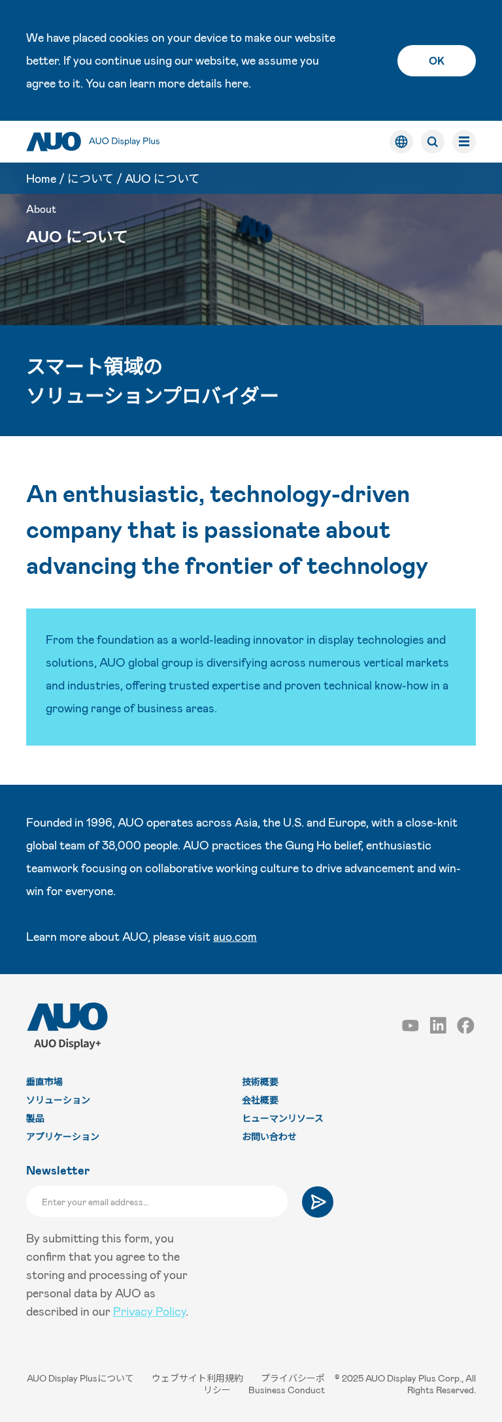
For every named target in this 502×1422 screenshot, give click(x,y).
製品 (35, 1118)
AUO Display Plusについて (81, 1377)
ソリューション (58, 1099)
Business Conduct (286, 1389)
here (236, 83)
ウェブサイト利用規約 (198, 1377)
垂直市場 (44, 1081)
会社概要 (260, 1099)
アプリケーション (62, 1136)
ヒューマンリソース (283, 1118)
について (90, 178)
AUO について (162, 178)
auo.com (235, 936)
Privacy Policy (149, 1311)
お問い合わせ (269, 1136)
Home (41, 178)
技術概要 (260, 1081)
